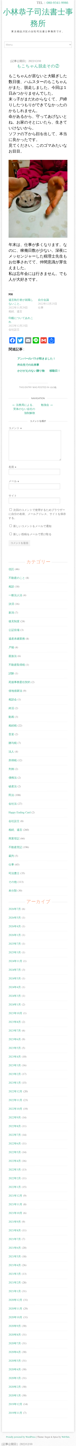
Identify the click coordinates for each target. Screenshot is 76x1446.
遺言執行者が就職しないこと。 (21, 301)
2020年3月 (15, 1378)
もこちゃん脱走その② (38, 66)
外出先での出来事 (28, 365)
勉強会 (47, 405)
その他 (53, 387)
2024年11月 (15, 961)
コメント (15, 428)
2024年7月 (15, 969)
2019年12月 (15, 1404)
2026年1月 (15, 935)
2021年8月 (15, 1230)
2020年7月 (15, 1343)
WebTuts (66, 1436)
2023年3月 (15, 1065)
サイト (13, 495)
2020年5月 (15, 1360)
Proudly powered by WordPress (21, 1436)
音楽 (11, 734)
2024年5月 (15, 978)
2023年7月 (15, 1030)
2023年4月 (15, 1056)
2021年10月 (15, 1213)
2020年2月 (15, 1386)
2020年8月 (15, 1334)
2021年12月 (15, 1195)
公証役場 (14, 630)
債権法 (13, 777)
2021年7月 (15, 1239)
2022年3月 (15, 1169)
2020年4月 (15, 1369)
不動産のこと (17, 578)
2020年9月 (15, 1326)
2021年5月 (15, 1256)
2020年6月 (15, 1352)
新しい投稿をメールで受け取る (32, 534)
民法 (11, 795)
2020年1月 (15, 1395)
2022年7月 (15, 1135)
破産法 (13, 786)
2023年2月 (15, 1074)
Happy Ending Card (20, 812)
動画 (11, 717)
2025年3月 (15, 952)
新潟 (11, 612)
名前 (12, 467)
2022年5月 (15, 1152)
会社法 (13, 803)
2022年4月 (15, 1161)
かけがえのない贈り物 (31, 371)
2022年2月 (15, 1178)
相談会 (13, 699)
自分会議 (43, 300)
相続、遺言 (15, 829)
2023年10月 (15, 1013)
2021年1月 (15, 1291)
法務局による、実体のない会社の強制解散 (23, 409)
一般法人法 (15, 595)
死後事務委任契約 (19, 682)
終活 (11, 708)
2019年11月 (15, 1413)
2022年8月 (15, 1126)
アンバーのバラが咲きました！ (36, 358)
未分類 (13, 890)
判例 (11, 769)
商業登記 (14, 838)
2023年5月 (15, 1048)
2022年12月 (15, 1091)
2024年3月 (15, 996)
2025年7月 (15, 943)
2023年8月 (15, 1022)
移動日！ (54, 371)
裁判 (11, 856)
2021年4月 (15, 1265)
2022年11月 (15, 1100)
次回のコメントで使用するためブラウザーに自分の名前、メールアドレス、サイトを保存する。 (37, 514)
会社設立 (14, 821)
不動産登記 (15, 847)
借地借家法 (15, 690)
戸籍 (11, 647)
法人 (11, 751)
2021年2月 (15, 1282)
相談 (11, 586)
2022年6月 (15, 1143)
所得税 (13, 760)
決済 (11, 604)
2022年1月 (15, 1187)
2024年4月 (15, 987)
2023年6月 (15, 1039)
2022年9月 (15, 1117)
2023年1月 (15, 1082)
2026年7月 (15, 909)
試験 (11, 673)
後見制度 (14, 621)
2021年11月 (15, 1204)
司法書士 (14, 873)
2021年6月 (15, 1247)
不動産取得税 (17, 664)
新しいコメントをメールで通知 (32, 526)
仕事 (11, 864)
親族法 (13, 656)
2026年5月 (15, 917)
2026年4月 (15, 926)
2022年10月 (15, 1108)
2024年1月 (15, 1004)
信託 (11, 569)
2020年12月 (15, 1300)
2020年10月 (15, 1317)
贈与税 (13, 743)
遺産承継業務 (17, 638)
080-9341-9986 (57, 2)
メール (14, 481)
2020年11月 (15, 1308)
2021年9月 (15, 1221)
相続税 (13, 725)
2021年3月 (15, 1274)
